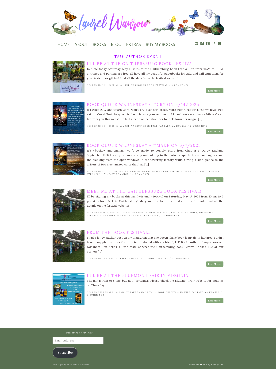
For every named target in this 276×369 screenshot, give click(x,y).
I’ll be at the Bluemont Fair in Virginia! (138, 275)
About (81, 44)
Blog (116, 44)
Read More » (215, 90)
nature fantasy (158, 126)
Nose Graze (217, 365)
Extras (133, 44)
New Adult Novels (206, 171)
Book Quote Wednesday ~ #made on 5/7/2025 (144, 145)
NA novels (183, 171)
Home (63, 44)
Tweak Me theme (198, 365)
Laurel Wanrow (131, 85)
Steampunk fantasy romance (108, 174)
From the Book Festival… (119, 232)
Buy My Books (160, 44)
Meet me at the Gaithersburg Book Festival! (144, 191)
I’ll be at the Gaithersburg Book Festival (141, 63)
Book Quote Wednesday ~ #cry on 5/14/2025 (143, 104)
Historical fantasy (160, 171)
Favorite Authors (184, 212)
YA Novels (179, 126)
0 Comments (180, 85)
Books (99, 44)
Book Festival (157, 85)
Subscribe (65, 352)
